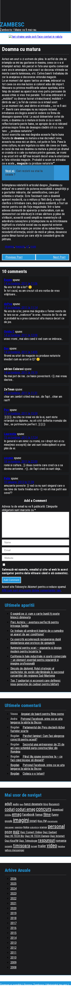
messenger (9, 827)
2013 (13, 943)
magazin (20, 246)
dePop (8, 304)
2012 (13, 947)
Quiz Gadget (50, 832)
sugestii (8, 846)
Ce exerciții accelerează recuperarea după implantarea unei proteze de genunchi (35, 641)
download (57, 809)
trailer (42, 846)
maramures (52, 821)
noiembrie (19, 827)
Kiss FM (42, 821)
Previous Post (14, 257)
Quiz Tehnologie (28, 840)
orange (43, 827)
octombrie (34, 827)
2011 (13, 952)
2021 (13, 903)
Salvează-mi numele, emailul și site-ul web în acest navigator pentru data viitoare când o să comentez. (35, 571)
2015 (13, 933)
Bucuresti (54, 804)
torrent (34, 846)
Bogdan (14, 765)
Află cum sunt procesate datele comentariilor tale (31, 590)
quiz (16, 831)
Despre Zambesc (34, 985)
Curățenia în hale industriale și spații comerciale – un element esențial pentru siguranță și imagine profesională (38, 660)
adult (8, 804)
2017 (13, 923)
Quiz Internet (57, 836)
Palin (7, 478)
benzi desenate (33, 804)
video (52, 845)
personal (56, 826)
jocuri (33, 821)
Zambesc (12, 24)
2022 (13, 898)
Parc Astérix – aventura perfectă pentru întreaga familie (34, 624)
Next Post (59, 257)
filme (47, 814)
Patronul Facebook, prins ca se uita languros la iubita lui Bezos (36, 720)
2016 (13, 928)
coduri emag (25, 809)
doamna (9, 246)
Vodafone (61, 846)
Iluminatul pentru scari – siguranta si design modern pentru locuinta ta (36, 649)
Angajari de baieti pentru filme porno (42, 714)
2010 (13, 957)
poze (8, 832)
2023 (13, 893)
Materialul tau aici (57, 985)
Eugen (8, 280)
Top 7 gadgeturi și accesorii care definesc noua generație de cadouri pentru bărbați (35, 682)
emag (16, 814)
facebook (28, 814)
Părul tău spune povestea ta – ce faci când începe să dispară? (36, 758)
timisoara (21, 845)
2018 (13, 918)
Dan (6, 348)
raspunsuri (46, 840)
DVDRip (8, 815)
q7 (27, 246)
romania (61, 840)
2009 (13, 962)
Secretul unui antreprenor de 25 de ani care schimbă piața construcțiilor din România (37, 748)
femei (39, 814)
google (8, 821)
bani (21, 804)
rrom (33, 246)
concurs (43, 809)
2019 (13, 913)
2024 (13, 888)
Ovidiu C (9, 331)
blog (45, 804)
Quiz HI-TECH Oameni (37, 836)
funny (55, 814)
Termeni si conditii (11, 985)
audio (16, 804)
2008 (13, 967)
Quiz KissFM (11, 840)
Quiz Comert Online (31, 832)
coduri (10, 809)
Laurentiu (10, 434)
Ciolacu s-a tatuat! (33, 773)
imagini (21, 820)
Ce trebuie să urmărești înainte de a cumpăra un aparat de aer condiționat (36, 632)
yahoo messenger (14, 850)
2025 (13, 883)
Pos (6, 410)
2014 (13, 938)
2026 (13, 879)
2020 (13, 908)
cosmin (8, 458)
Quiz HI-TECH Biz (14, 836)
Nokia (26, 827)
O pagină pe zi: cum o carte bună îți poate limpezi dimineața (35, 615)
